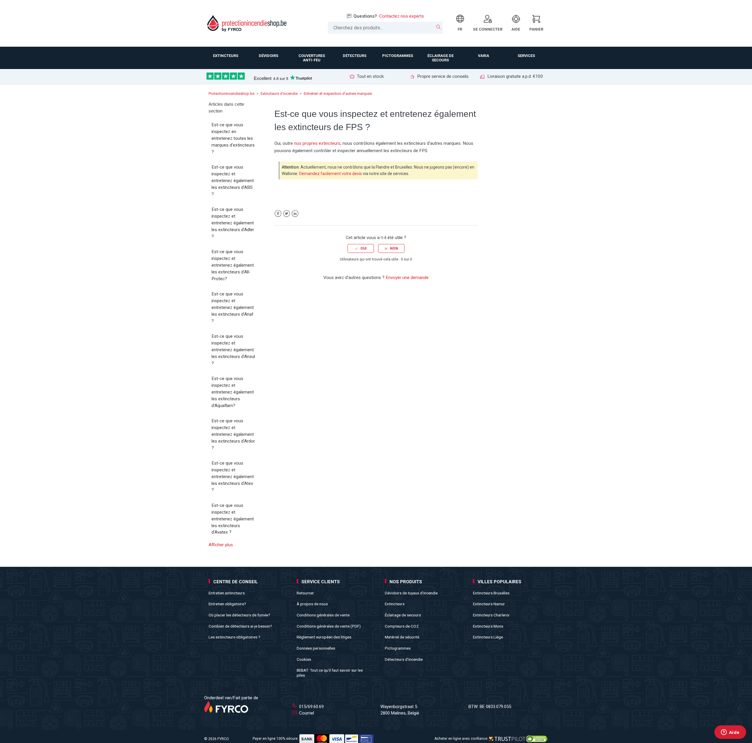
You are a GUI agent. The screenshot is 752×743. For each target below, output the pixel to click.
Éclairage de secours (403, 615)
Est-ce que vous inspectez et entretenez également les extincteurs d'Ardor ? (233, 434)
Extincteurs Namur (489, 603)
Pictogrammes (398, 648)
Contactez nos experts (401, 16)
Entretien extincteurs (227, 593)
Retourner (305, 593)
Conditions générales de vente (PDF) (329, 626)
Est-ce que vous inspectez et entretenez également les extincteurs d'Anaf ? (233, 307)
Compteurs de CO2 (402, 626)
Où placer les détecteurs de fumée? (239, 615)
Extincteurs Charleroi (491, 615)
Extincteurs (394, 603)
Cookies (304, 659)
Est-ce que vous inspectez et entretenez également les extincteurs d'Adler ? (233, 223)
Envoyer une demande (407, 277)
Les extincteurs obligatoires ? (234, 637)
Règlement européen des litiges (324, 637)
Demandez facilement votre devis (330, 173)
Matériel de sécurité (402, 637)
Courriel (306, 713)
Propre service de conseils (442, 76)
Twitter (286, 213)
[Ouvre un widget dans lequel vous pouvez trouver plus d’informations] (730, 732)
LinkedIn (295, 213)
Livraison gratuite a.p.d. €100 (514, 76)
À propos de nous (312, 603)
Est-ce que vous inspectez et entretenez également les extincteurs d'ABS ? (233, 180)
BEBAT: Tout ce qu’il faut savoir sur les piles (330, 672)
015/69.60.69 (311, 706)
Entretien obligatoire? (227, 603)
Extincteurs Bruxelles (491, 593)
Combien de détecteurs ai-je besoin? (240, 626)
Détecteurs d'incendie (404, 659)
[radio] (361, 248)
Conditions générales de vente (323, 615)
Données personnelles (316, 648)
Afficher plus (221, 544)
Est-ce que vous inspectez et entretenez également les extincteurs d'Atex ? (233, 476)
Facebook (278, 213)
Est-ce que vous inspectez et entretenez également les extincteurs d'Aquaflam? (233, 392)
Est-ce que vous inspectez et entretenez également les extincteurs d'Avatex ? (233, 519)
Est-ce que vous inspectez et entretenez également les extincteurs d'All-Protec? (233, 265)
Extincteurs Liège (488, 637)
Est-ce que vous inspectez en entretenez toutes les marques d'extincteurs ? (233, 138)
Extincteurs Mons (488, 626)
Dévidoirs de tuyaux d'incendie (411, 593)
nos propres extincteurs (317, 143)
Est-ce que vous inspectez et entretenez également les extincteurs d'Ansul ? (233, 350)
